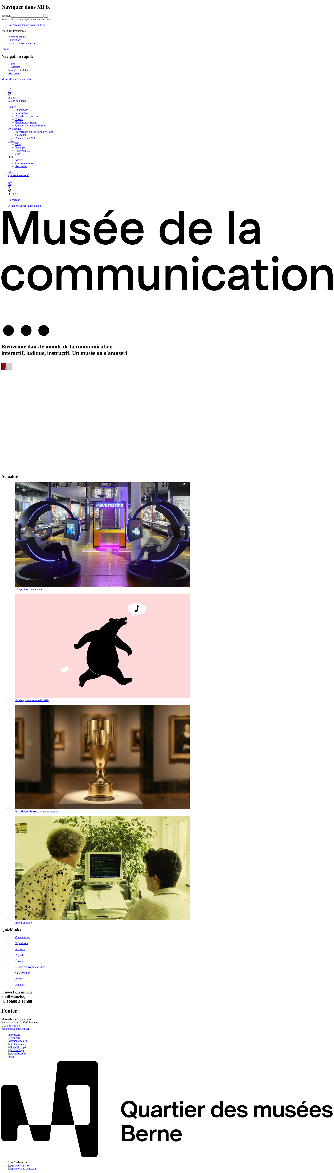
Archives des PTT (25, 138)
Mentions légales (17, 1040)
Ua (12, 97)
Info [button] (10, 156)
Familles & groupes (26, 122)
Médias (19, 159)
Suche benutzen (17, 100)
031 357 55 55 (12, 1025)
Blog (18, 144)
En (9, 88)
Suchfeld (6, 15)
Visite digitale (22, 150)
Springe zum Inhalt (18, 70)
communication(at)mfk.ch (15, 1028)
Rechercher (14, 128)
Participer (20, 147)
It (9, 97)
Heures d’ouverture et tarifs (23, 43)
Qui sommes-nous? (25, 163)
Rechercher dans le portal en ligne (27, 24)
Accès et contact (17, 36)
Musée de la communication (16, 79)
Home (11, 63)
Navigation (14, 66)
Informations (22, 113)
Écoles (19, 119)
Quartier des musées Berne (30, 125)
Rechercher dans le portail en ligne (34, 131)
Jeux (17, 153)
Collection (21, 134)
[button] (9, 94)
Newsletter (14, 1037)
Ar (15, 97)
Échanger (13, 141)
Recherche (14, 73)
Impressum (14, 1034)
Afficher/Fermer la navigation (24, 205)
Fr (9, 91)
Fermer (5, 48)
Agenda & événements (27, 116)
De (10, 84)
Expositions (14, 39)
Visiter (11, 106)
